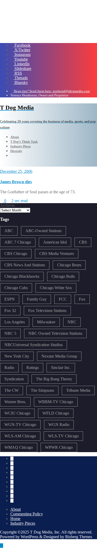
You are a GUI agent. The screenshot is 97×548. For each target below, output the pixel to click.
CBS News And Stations (24, 265)
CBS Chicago (15, 253)
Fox (82, 299)
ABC (8, 231)
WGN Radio (58, 424)
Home (15, 518)
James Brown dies (16, 182)
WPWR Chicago (59, 447)
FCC (63, 299)
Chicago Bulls (63, 276)
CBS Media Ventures (56, 253)
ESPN (9, 299)
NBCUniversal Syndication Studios (33, 345)
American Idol (55, 242)
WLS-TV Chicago (63, 436)
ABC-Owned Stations (43, 231)
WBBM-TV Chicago (55, 402)
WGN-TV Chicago (20, 424)
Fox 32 (10, 310)
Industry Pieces (22, 523)
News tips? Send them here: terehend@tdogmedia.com (51, 91)
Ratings (32, 367)
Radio (9, 367)
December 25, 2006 (16, 171)
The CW (11, 390)
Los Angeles (14, 322)
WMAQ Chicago (18, 447)
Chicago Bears (69, 265)
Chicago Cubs (16, 288)
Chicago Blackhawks (21, 276)
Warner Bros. (15, 402)
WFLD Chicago (55, 413)
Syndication (14, 379)
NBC (72, 322)
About (15, 509)
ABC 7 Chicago (17, 242)
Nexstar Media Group (59, 356)
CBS (83, 242)
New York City (16, 356)
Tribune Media (78, 390)
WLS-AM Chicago (20, 436)
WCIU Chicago (17, 413)
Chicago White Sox (56, 288)
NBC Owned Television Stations (55, 333)
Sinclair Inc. (61, 367)
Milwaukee (46, 322)
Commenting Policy (26, 514)
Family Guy (37, 299)
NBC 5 (10, 333)
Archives (7, 205)
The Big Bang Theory (54, 379)
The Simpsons (42, 390)
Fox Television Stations (47, 310)
